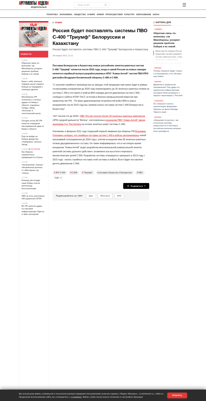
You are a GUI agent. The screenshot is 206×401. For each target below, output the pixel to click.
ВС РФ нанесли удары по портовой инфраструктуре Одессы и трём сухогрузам (33, 210)
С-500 (73, 173)
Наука (156, 14)
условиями (76, 397)
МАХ (119, 196)
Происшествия (114, 14)
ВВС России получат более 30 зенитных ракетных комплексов (112, 116)
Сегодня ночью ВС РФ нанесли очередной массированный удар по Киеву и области (33, 124)
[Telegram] (170, 5)
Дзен (91, 196)
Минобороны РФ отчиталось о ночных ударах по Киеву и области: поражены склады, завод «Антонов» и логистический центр (31, 105)
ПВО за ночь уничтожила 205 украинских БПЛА (33, 197)
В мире (91, 14)
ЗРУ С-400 (59, 173)
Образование (143, 14)
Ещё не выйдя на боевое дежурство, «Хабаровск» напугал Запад (31, 140)
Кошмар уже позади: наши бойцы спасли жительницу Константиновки (31, 184)
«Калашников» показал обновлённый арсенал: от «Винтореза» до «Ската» (32, 169)
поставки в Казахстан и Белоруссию (114, 173)
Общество (80, 14)
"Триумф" (87, 173)
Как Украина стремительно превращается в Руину (32, 154)
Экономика (65, 14)
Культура (129, 14)
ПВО (140, 173)
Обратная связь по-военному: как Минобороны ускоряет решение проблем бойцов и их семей (32, 68)
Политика (52, 14)
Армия (100, 14)
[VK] (177, 5)
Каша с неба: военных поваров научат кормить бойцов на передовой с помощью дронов (33, 85)
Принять (177, 395)
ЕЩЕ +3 (58, 178)
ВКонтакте (105, 196)
